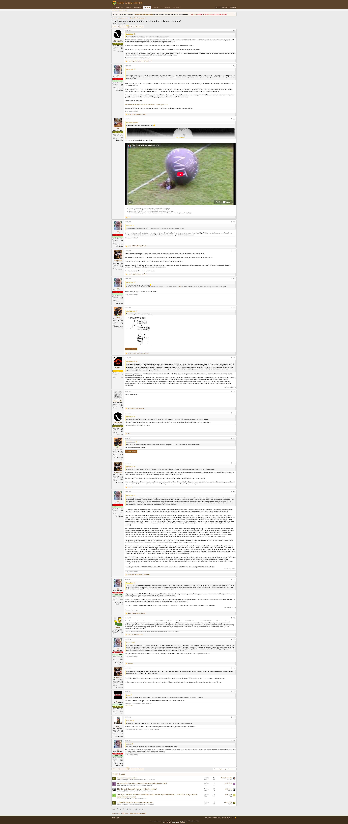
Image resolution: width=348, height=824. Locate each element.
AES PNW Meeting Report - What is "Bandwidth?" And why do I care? (146, 104)
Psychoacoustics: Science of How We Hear (144, 779)
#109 (234, 391)
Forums (147, 7)
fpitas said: (129, 225)
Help (232, 817)
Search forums (122, 10)
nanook (119, 791)
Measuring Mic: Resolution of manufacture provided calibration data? (142, 783)
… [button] (120, 27)
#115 (234, 618)
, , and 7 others (137, 114)
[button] (161, 7)
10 (136, 27)
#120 (234, 740)
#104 (234, 222)
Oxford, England (119, 736)
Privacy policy (226, 817)
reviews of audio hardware (144, 14)
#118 (234, 691)
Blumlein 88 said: (130, 361)
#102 (234, 65)
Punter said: (129, 643)
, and (136, 408)
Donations (167, 7)
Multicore (229, 779)
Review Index (137, 7)
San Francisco (119, 270)
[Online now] (118, 315)
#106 (234, 278)
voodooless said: (130, 442)
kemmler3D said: (130, 311)
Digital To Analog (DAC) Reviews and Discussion (141, 791)
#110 (234, 413)
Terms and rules (217, 817)
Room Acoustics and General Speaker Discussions (140, 785)
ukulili (118, 785)
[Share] (231, 30)
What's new (156, 7)
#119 (234, 717)
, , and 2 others (137, 274)
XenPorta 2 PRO (167, 822)
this (180, 287)
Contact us (208, 817)
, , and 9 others (138, 353)
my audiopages (129, 705)
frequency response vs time (127, 778)
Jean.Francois (120, 798)
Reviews (128, 7)
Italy (122, 377)
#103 (234, 119)
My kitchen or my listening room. (119, 89)
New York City (119, 140)
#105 (234, 250)
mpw (231, 796)
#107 (234, 307)
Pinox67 (115, 23)
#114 (234, 579)
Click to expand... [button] (180, 137)
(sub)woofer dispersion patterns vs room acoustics (135, 802)
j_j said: (128, 695)
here (194, 14)
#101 (234, 30)
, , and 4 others (137, 246)
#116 (234, 639)
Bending (119, 779)
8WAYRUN (182, 822)
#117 (234, 668)
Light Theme (116, 817)
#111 (234, 438)
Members (176, 7)
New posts (114, 10)
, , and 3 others (139, 61)
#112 (234, 463)
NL (122, 409)
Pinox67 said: (129, 34)
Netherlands (120, 51)
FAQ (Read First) (118, 7)
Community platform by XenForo (164, 821)
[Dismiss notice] (235, 14)
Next (140, 27)
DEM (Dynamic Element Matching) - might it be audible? (137, 789)
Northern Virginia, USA (118, 327)
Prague (121, 713)
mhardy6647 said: (131, 122)
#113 (234, 491)
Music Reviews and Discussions (139, 798)
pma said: (128, 744)
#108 (234, 358)
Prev (115, 27)
